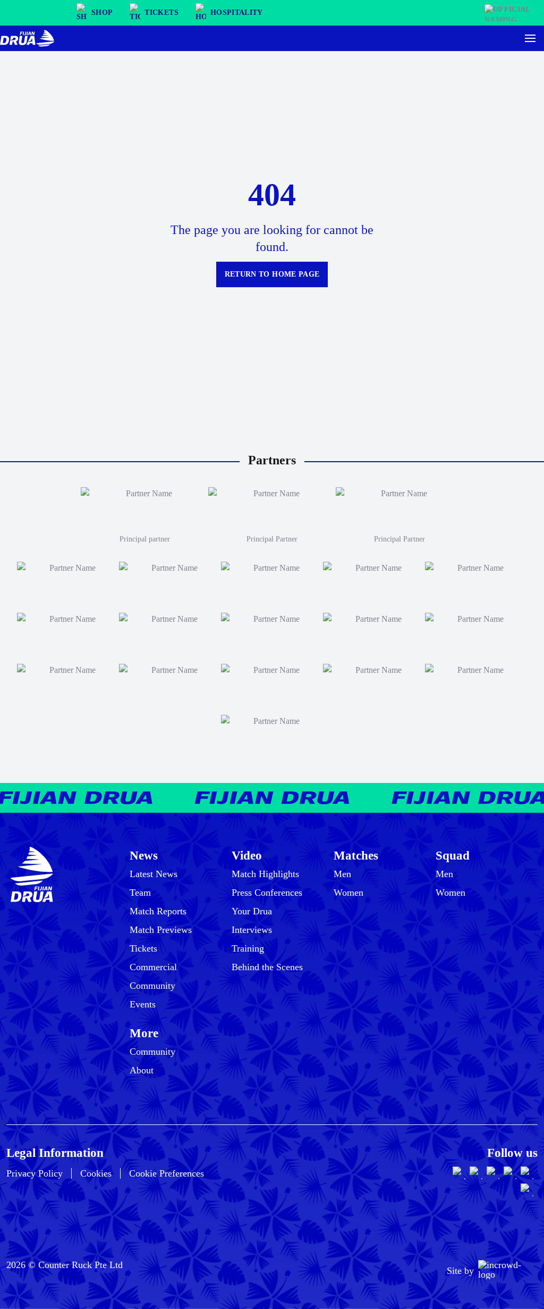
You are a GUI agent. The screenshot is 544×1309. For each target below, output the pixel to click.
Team (140, 892)
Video (247, 855)
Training (248, 948)
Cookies (96, 1173)
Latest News (153, 874)
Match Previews (161, 929)
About (142, 1070)
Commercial (153, 967)
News (144, 855)
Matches (356, 855)
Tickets (143, 948)
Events (143, 1004)
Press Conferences (267, 892)
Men (342, 874)
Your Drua (252, 911)
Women (348, 892)
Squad (453, 855)
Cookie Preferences (166, 1173)
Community (152, 985)
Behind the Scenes (267, 967)
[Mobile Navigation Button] (530, 38)
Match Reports (158, 911)
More (144, 1033)
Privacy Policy (34, 1173)
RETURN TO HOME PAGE (272, 274)
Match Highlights (265, 874)
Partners (272, 460)
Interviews (252, 929)
